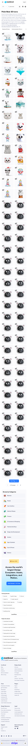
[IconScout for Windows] (17, 728)
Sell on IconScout (4, 672)
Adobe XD (17, 695)
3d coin (22, 596)
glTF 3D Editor (4, 687)
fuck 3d (5, 596)
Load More (14, 614)
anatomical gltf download (9, 627)
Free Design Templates (19, 680)
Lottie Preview (4, 700)
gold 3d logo (14, 596)
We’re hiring (3, 674)
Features (3, 670)
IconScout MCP (4, 699)
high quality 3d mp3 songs (9, 633)
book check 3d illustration (9, 636)
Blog (2, 667)
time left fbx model (8, 630)
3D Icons (16, 667)
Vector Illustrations (18, 670)
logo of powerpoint (8, 605)
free (11, 14)
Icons (16, 676)
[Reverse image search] (19, 6)
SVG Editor (3, 689)
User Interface (10, 506)
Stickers (9, 552)
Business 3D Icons (6, 29)
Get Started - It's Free (14, 583)
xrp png (20, 602)
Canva (16, 687)
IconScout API (4, 697)
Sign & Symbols (11, 542)
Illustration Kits (18, 674)
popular (3, 23)
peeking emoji (7, 611)
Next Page (12, 480)
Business (9, 495)
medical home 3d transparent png (11, 639)
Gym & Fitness (10, 547)
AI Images (17, 672)
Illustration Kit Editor (5, 685)
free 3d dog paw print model (10, 642)
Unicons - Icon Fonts (19, 678)
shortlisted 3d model (8, 621)
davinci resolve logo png (9, 602)
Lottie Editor (3, 691)
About (2, 669)
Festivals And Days (12, 526)
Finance (9, 516)
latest (6, 23)
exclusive (22, 22)
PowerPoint (17, 689)
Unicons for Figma (18, 693)
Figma (16, 685)
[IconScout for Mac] (15, 728)
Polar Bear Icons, (15, 26)
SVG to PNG (3, 693)
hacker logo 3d (15, 599)
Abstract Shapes (11, 511)
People (9, 500)
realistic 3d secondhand (9, 624)
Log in (24, 2)
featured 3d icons (13, 23)
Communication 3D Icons (17, 29)
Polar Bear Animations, (12, 25)
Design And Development (13, 532)
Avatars (9, 537)
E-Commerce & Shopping (13, 521)
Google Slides (17, 691)
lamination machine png (9, 608)
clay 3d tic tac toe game (9, 645)
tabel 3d (6, 599)
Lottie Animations (18, 669)
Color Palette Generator (6, 702)
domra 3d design (7, 648)
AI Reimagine (4, 695)
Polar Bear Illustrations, (6, 26)
